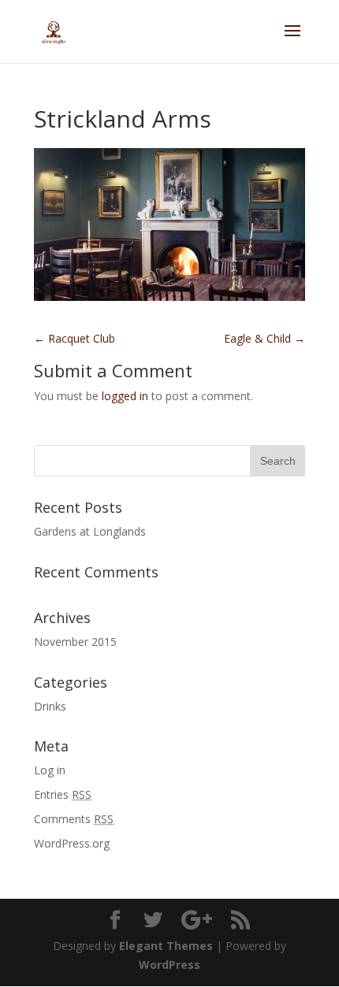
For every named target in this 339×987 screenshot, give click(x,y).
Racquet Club (74, 338)
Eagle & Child (264, 338)
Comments (74, 818)
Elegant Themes (166, 945)
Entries (62, 794)
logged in (125, 395)
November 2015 (75, 641)
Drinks (50, 706)
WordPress (169, 964)
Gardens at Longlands (90, 531)
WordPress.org (72, 843)
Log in (49, 770)
